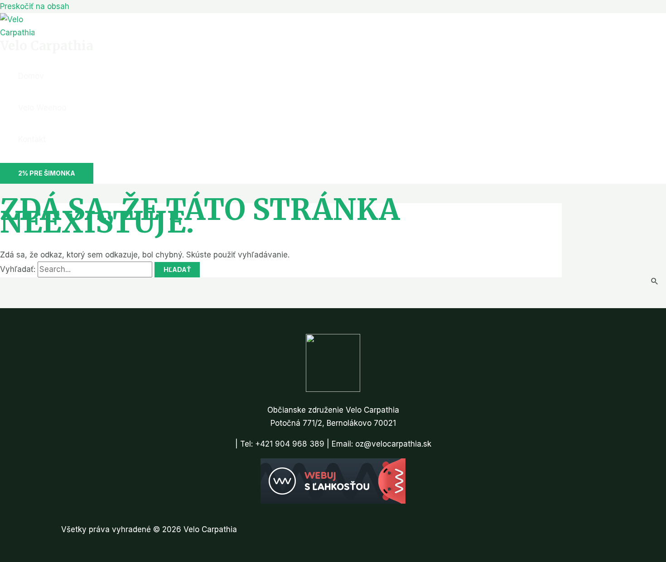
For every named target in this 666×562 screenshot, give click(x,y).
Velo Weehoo (42, 107)
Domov (31, 76)
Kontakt (32, 139)
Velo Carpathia (46, 46)
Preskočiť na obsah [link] (34, 6)
